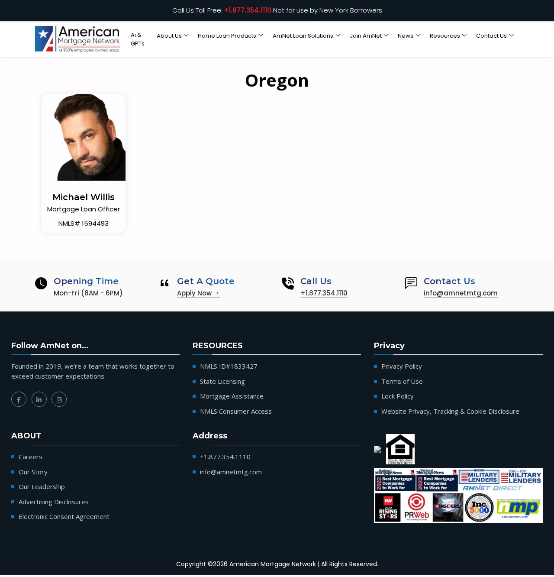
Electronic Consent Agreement (64, 516)
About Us (169, 36)
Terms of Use (402, 381)
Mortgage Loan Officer (83, 209)
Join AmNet (366, 36)
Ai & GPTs (138, 39)
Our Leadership (42, 486)
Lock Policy (397, 396)
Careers (30, 456)
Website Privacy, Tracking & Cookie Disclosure (450, 411)
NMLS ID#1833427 (229, 366)
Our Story (33, 471)
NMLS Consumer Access (236, 411)
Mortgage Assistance (232, 396)
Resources (445, 36)
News (405, 36)
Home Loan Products (227, 36)
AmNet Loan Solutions (303, 36)
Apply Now (195, 293)
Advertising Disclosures (54, 501)
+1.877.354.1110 (247, 10)
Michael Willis (83, 197)
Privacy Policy (401, 366)
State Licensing (222, 381)
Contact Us (491, 36)
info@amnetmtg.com (461, 293)
